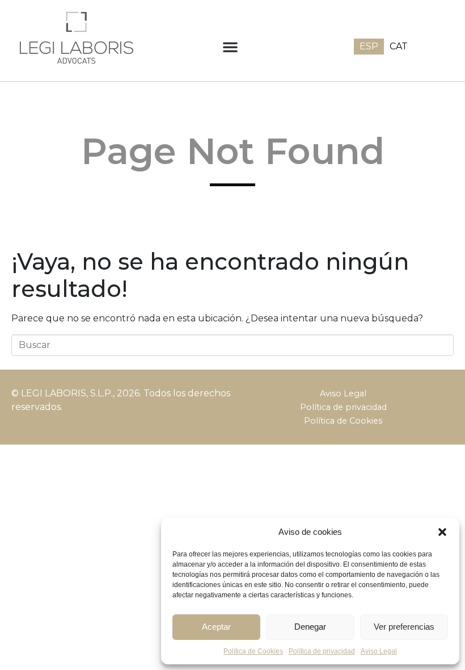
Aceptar (216, 626)
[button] (442, 532)
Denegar (310, 626)
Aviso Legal (379, 651)
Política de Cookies (343, 421)
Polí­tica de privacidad (322, 651)
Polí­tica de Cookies (253, 651)
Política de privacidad (343, 407)
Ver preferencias (404, 626)
